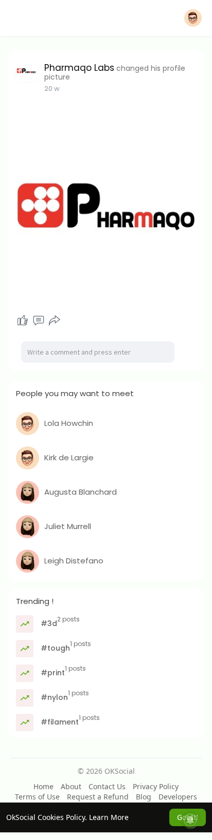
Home (43, 786)
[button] (193, 18)
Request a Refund (98, 797)
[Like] (22, 320)
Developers (177, 797)
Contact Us (107, 786)
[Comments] (38, 320)
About (71, 786)
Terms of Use (37, 797)
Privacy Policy (156, 786)
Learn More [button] (109, 817)
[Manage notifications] (190, 820)
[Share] (54, 320)
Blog (143, 797)
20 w (52, 88)
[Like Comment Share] (38, 320)
